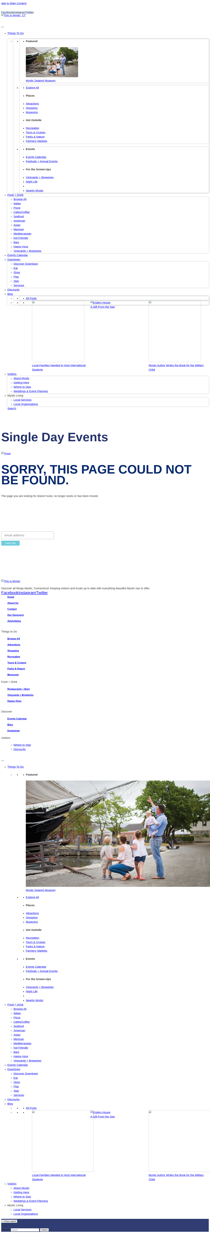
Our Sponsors (15, 615)
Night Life (32, 181)
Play (16, 276)
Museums (32, 112)
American (19, 220)
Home (10, 597)
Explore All (32, 87)
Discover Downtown (26, 263)
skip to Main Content (13, 3)
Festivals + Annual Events (42, 161)
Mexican (19, 229)
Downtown (13, 259)
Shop (17, 272)
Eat (16, 268)
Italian (17, 203)
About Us (12, 603)
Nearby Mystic (34, 190)
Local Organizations (26, 404)
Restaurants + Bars (18, 689)
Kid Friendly (21, 238)
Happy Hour (21, 246)
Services (19, 285)
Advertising (14, 621)
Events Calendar (36, 157)
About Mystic (21, 378)
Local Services (23, 399)
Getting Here (21, 382)
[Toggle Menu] (2, 27)
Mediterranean (22, 233)
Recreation (32, 128)
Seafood (19, 216)
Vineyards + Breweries (40, 177)
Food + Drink (15, 194)
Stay (16, 281)
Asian (17, 225)
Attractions (32, 103)
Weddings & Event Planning (31, 391)
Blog (10, 294)
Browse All (20, 199)
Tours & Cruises (35, 132)
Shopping (32, 108)
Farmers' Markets (36, 141)
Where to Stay (22, 386)
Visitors (11, 374)
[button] (11, 408)
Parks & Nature (35, 136)
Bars (16, 242)
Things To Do (15, 33)
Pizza (17, 207)
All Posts (31, 298)
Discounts (13, 289)
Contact (12, 609)
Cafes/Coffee (22, 212)
